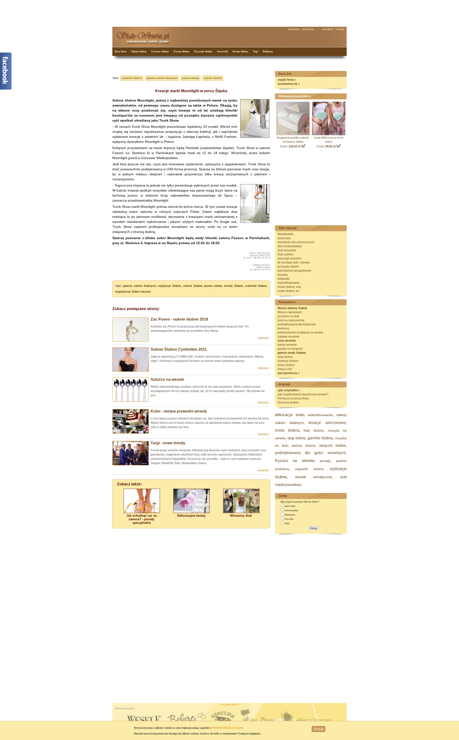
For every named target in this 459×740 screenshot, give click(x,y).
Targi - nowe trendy (168, 443)
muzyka (283, 274)
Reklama (268, 51)
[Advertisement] (202, 13)
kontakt (340, 29)
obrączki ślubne (332, 445)
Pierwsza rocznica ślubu (293, 398)
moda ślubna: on (288, 291)
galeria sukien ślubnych (162, 78)
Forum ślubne (181, 51)
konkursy (283, 328)
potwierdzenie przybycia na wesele (300, 332)
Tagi (255, 51)
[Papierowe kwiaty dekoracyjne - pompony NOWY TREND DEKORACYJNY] (191, 512)
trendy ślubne (233, 286)
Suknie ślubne (139, 51)
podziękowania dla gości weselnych (310, 453)
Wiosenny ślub (241, 515)
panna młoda (190, 78)
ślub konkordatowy (290, 246)
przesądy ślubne (288, 266)
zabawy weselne (288, 336)
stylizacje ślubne (169, 286)
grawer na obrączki (290, 348)
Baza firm (120, 51)
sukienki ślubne (132, 78)
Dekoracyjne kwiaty (191, 515)
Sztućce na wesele (167, 379)
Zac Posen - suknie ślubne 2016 (179, 319)
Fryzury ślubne (160, 51)
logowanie (294, 29)
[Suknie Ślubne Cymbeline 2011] (130, 370)
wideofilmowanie (289, 282)
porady (325, 461)
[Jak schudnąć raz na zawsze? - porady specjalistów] (142, 512)
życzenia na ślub (288, 316)
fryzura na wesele (294, 460)
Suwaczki (222, 51)
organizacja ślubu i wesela (133, 291)
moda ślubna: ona (289, 287)
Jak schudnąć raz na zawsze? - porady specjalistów (141, 519)
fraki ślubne (313, 430)
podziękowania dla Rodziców (297, 324)
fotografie (284, 278)
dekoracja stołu (289, 415)
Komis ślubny (240, 51)
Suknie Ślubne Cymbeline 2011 (179, 349)
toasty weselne (287, 344)
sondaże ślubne (288, 361)
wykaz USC (285, 369)
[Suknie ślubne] (255, 138)
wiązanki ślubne (309, 469)
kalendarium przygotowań (294, 270)
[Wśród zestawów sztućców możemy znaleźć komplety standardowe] (130, 400)
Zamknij (318, 729)
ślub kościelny (287, 250)
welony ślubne (303, 445)
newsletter (327, 29)
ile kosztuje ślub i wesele (294, 262)
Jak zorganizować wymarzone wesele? (303, 394)
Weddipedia (285, 234)
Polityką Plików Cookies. (228, 727)
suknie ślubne (213, 78)
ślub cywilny (285, 254)
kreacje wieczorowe (327, 423)
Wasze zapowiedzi (290, 312)
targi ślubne (285, 357)
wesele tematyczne (313, 477)
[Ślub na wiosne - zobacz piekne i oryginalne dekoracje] (241, 512)
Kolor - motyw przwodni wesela (179, 411)
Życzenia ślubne (203, 51)
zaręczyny (284, 238)
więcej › (264, 338)
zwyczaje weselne (289, 258)
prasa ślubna (286, 365)
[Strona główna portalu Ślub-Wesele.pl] (145, 36)
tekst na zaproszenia (291, 320)
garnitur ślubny (320, 438)
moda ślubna (287, 430)
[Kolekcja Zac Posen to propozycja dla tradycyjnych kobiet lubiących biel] (130, 340)
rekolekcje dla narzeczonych (296, 242)
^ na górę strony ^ (230, 704)
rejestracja (308, 29)
